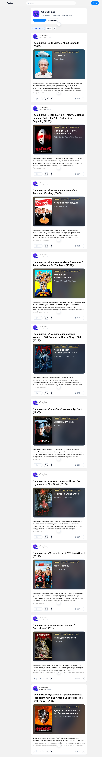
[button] (10, 3)
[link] (46, 162)
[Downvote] (41, 163)
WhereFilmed (43, 172)
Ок (69, 752)
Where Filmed (43, 174)
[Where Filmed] (37, 174)
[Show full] (59, 157)
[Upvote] (34, 163)
